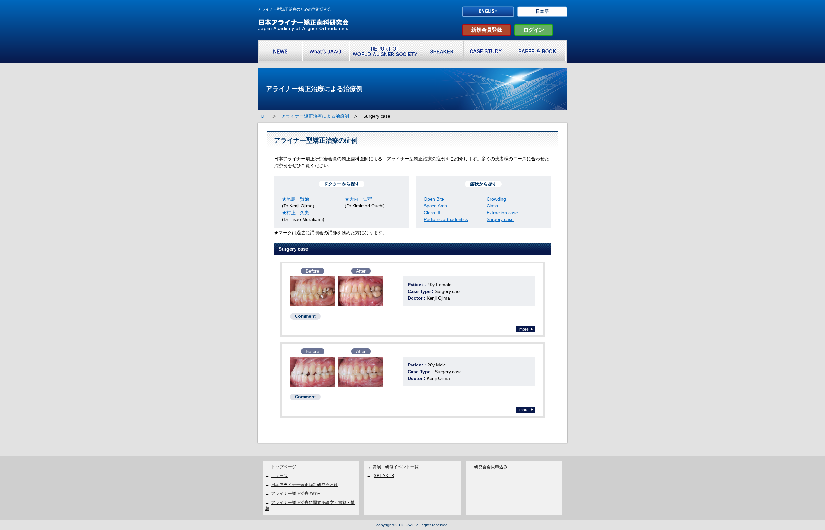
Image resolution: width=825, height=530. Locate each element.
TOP (262, 116)
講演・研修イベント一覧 (396, 467)
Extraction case (502, 212)
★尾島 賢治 (295, 199)
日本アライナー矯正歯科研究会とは (304, 484)
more (524, 329)
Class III (432, 212)
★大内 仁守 (358, 199)
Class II (494, 205)
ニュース (279, 475)
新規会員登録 (486, 30)
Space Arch (435, 205)
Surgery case (500, 219)
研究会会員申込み (491, 467)
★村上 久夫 (295, 212)
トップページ (283, 467)
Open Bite (434, 199)
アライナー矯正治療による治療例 (315, 116)
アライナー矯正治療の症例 (296, 493)
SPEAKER (384, 475)
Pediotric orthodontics (446, 219)
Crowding (496, 199)
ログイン (533, 30)
